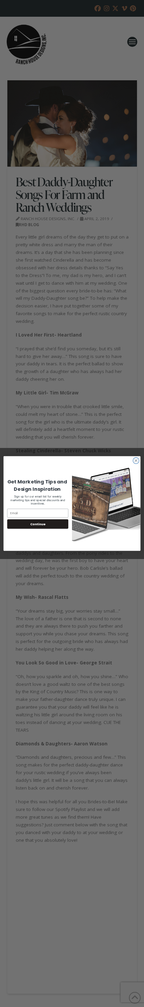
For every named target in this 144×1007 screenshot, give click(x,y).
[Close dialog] (136, 461)
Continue (38, 524)
